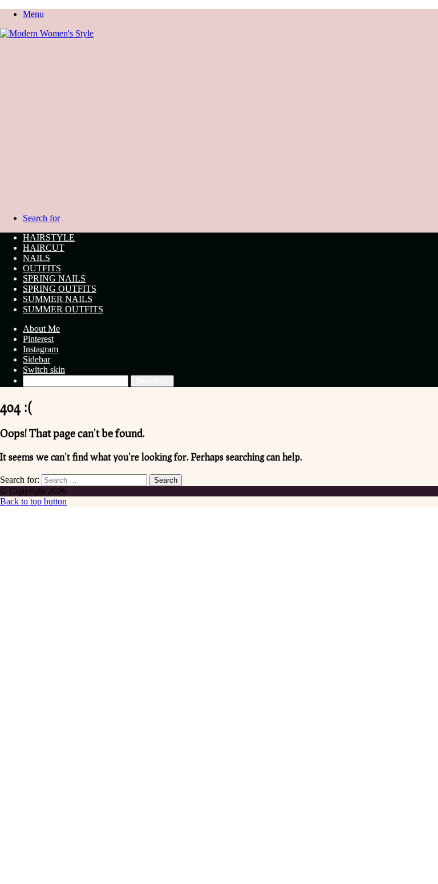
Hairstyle (49, 237)
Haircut (43, 247)
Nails (36, 258)
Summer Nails (57, 299)
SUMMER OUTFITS (63, 309)
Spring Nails (54, 278)
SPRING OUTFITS (59, 289)
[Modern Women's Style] (47, 33)
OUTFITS (42, 268)
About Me (41, 328)
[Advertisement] (219, 124)
